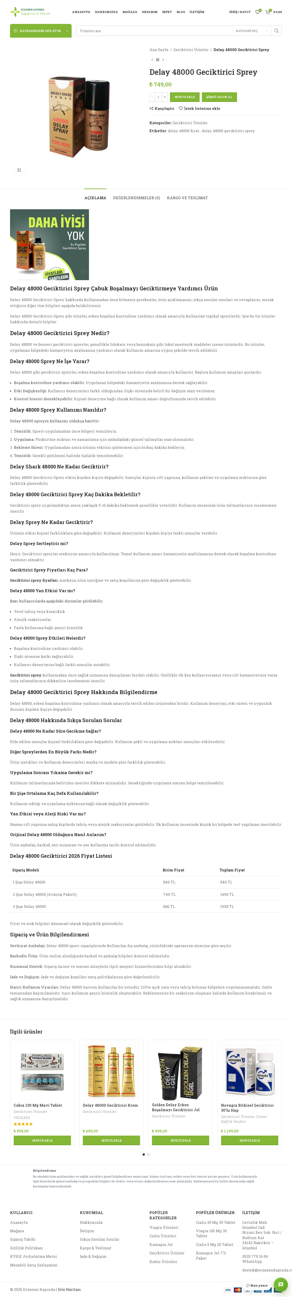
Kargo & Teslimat (95, 1247)
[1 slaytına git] (144, 1154)
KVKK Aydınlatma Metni (33, 1256)
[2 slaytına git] (148, 1154)
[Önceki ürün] (152, 60)
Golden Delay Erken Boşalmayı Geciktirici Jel (176, 1107)
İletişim (87, 1230)
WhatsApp (252, 1261)
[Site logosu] (30, 11)
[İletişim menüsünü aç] (281, 1285)
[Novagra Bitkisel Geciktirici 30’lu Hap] (249, 1072)
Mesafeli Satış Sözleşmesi (33, 1265)
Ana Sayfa (158, 49)
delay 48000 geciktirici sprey (228, 130)
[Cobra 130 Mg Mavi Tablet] (42, 1072)
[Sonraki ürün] (163, 60)
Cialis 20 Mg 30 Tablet (215, 1222)
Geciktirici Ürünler (191, 49)
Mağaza (17, 1230)
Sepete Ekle (185, 97)
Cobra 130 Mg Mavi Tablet (38, 1105)
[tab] (95, 195)
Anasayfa (19, 1222)
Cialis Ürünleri (162, 1235)
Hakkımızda (91, 1222)
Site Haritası (69, 1289)
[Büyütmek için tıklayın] (19, 170)
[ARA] (276, 31)
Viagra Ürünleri (163, 1227)
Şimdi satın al (219, 97)
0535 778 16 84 (255, 1256)
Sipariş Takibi (22, 1239)
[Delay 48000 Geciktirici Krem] (111, 1072)
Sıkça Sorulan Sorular (99, 1239)
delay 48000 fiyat (183, 130)
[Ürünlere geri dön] (157, 60)
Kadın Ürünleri (163, 1261)
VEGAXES (22, 1117)
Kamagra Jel (161, 1244)
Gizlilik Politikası (26, 1247)
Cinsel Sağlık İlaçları (244, 1119)
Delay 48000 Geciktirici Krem (110, 1105)
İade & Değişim (93, 1256)
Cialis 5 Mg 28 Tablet (214, 1244)
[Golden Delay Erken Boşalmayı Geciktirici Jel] (180, 1072)
